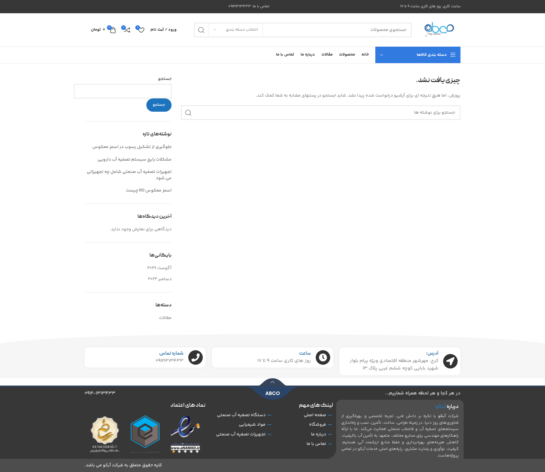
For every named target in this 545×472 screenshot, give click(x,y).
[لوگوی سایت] (439, 30)
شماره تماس (171, 353)
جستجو (165, 79)
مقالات (165, 318)
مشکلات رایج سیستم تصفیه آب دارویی (134, 159)
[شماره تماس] (195, 357)
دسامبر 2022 (160, 279)
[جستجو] (201, 30)
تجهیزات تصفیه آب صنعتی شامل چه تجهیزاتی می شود (129, 175)
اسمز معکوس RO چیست (149, 190)
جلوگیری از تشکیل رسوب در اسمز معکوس (132, 147)
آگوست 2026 (159, 268)
